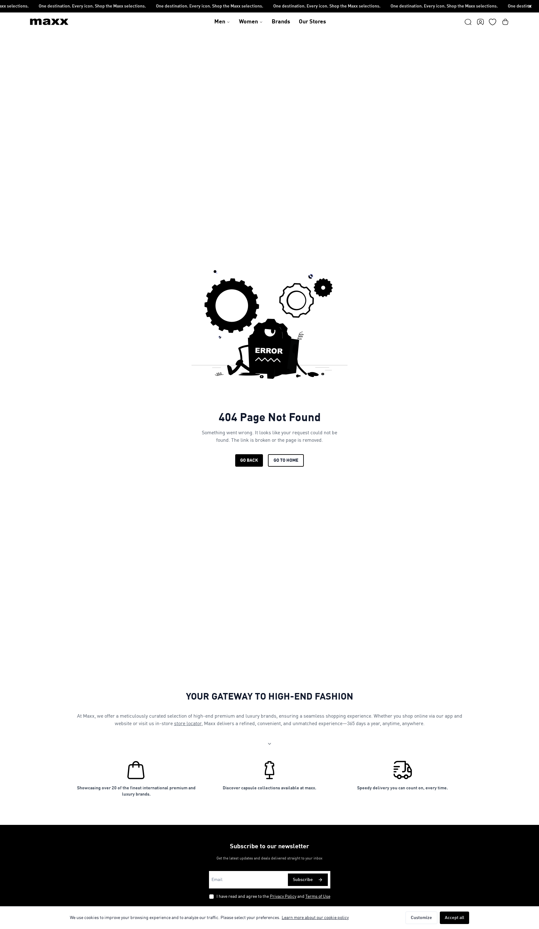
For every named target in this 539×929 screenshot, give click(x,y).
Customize (421, 918)
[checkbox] (211, 896)
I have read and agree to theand (273, 896)
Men (219, 22)
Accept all (454, 918)
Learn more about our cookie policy (315, 918)
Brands (281, 22)
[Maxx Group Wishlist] (492, 21)
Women (248, 22)
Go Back (249, 460)
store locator (188, 723)
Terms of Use (317, 896)
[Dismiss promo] (530, 6)
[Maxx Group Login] (480, 22)
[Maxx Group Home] (49, 21)
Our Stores (312, 22)
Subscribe (303, 880)
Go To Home (286, 460)
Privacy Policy (283, 896)
